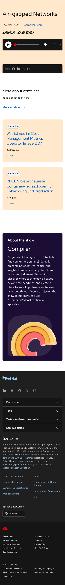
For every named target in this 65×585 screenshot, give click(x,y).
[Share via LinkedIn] (19, 69)
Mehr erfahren (12, 107)
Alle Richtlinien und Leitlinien (15, 572)
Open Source (26, 31)
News (36, 476)
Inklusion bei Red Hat (12, 548)
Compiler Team (33, 25)
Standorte (38, 540)
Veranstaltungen (10, 540)
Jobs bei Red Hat (41, 536)
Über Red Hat (8, 536)
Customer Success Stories (15, 487)
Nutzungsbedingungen (44, 568)
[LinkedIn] (4, 391)
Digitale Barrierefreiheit (44, 572)
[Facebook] (19, 391)
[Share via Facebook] (13, 69)
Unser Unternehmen (13, 476)
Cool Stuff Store (41, 548)
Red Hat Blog (40, 544)
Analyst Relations (11, 493)
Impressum (7, 576)
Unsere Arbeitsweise (13, 482)
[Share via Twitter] (24, 69)
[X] (27, 391)
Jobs (36, 497)
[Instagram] (35, 391)
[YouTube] (12, 391)
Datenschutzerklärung (12, 568)
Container (9, 31)
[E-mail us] (29, 69)
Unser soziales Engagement (47, 491)
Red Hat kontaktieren (12, 544)
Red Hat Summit (10, 552)
